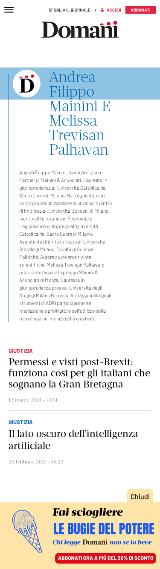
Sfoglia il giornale (69, 9)
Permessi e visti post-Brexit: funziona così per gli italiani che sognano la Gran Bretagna (79, 373)
